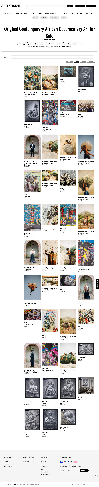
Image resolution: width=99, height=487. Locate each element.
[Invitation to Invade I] (86, 183)
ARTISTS (31, 13)
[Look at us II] (86, 317)
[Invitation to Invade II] (50, 253)
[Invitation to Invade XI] (50, 176)
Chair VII (44, 403)
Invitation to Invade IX (65, 372)
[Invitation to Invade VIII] (50, 79)
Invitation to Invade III (65, 159)
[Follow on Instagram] (75, 484)
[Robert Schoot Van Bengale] (32, 356)
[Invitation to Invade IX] (68, 356)
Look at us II (81, 328)
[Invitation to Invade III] (68, 146)
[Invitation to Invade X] (68, 322)
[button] (35, 17)
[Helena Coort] (32, 253)
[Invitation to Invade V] (50, 281)
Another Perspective (29, 235)
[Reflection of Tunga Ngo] (68, 106)
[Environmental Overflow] (86, 253)
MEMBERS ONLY (80, 6)
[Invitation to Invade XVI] (86, 148)
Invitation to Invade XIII (66, 269)
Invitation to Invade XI (47, 185)
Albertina (80, 116)
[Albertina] (86, 107)
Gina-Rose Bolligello (29, 161)
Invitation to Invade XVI (84, 163)
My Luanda (62, 230)
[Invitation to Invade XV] (32, 288)
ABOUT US (93, 13)
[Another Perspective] (32, 218)
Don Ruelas (45, 127)
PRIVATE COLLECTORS (76, 13)
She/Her (44, 335)
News (42, 464)
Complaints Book (46, 474)
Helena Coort (27, 269)
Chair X (62, 429)
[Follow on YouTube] (84, 484)
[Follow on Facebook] (72, 484)
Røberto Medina (82, 89)
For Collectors (8, 466)
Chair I (43, 434)
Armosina (80, 304)
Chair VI (80, 91)
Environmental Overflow (84, 269)
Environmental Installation (48, 129)
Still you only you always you (49, 229)
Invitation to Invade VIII (48, 94)
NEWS (86, 13)
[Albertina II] (32, 182)
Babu (61, 79)
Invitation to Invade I (83, 199)
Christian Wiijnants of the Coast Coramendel (32, 164)
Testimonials (44, 466)
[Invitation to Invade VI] (50, 148)
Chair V (62, 403)
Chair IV (26, 126)
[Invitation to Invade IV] (32, 79)
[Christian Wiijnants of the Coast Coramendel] (32, 148)
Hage (79, 114)
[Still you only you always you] (50, 215)
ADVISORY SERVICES (50, 13)
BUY (91, 6)
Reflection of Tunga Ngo (66, 114)
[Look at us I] (68, 178)
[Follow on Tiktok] (87, 484)
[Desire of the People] (32, 315)
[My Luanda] (68, 216)
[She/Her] (50, 321)
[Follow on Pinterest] (81, 484)
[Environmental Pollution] (50, 355)
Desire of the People (29, 324)
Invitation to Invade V (47, 290)
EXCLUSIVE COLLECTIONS (20, 13)
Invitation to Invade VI (47, 163)
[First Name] (68, 72)
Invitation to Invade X (65, 338)
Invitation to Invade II (47, 269)
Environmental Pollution (48, 370)
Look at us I (63, 190)
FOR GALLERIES (63, 13)
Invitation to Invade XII (83, 233)
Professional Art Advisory (29, 461)
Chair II (26, 434)
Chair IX (80, 359)
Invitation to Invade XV (30, 303)
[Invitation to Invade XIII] (68, 253)
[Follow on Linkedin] (78, 484)
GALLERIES (39, 13)
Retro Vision (63, 290)
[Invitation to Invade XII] (86, 217)
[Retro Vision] (68, 281)
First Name (62, 81)
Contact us (44, 472)
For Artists (7, 461)
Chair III (80, 398)
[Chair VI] (86, 77)
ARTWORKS (6, 13)
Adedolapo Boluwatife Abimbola (32, 92)
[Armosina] (86, 288)
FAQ (42, 469)
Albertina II (27, 196)
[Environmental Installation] (50, 113)
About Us (43, 461)
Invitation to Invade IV (29, 94)
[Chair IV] (32, 112)
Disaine (37, 484)
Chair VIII (26, 403)
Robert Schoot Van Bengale (31, 372)
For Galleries (7, 464)
